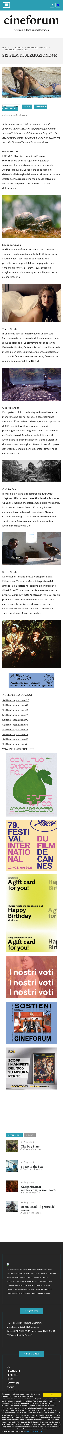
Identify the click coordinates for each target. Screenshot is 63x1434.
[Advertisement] (29, 1112)
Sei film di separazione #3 (15, 734)
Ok (52, 1395)
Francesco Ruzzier (32, 1169)
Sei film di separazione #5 (15, 724)
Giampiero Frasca (32, 1213)
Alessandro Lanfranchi (16, 115)
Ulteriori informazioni (33, 1431)
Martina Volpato (31, 1193)
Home (7, 48)
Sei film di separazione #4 (15, 729)
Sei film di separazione (37, 48)
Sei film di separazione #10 (15, 700)
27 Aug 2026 (27, 1142)
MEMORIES (12, 1375)
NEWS (10, 1379)
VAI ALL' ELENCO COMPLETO (18, 749)
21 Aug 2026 (27, 1182)
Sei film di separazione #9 (15, 705)
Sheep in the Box (32, 1166)
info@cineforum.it (23, 1335)
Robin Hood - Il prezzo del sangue (38, 1208)
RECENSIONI (14, 1135)
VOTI (9, 1366)
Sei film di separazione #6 (15, 720)
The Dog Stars (30, 1146)
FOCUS (27, 107)
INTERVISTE (13, 1383)
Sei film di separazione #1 (15, 744)
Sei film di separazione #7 (15, 715)
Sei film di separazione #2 (15, 739)
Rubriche (19, 48)
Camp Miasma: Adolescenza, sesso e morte (38, 1188)
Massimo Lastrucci (32, 1149)
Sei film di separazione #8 (15, 710)
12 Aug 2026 (27, 1202)
